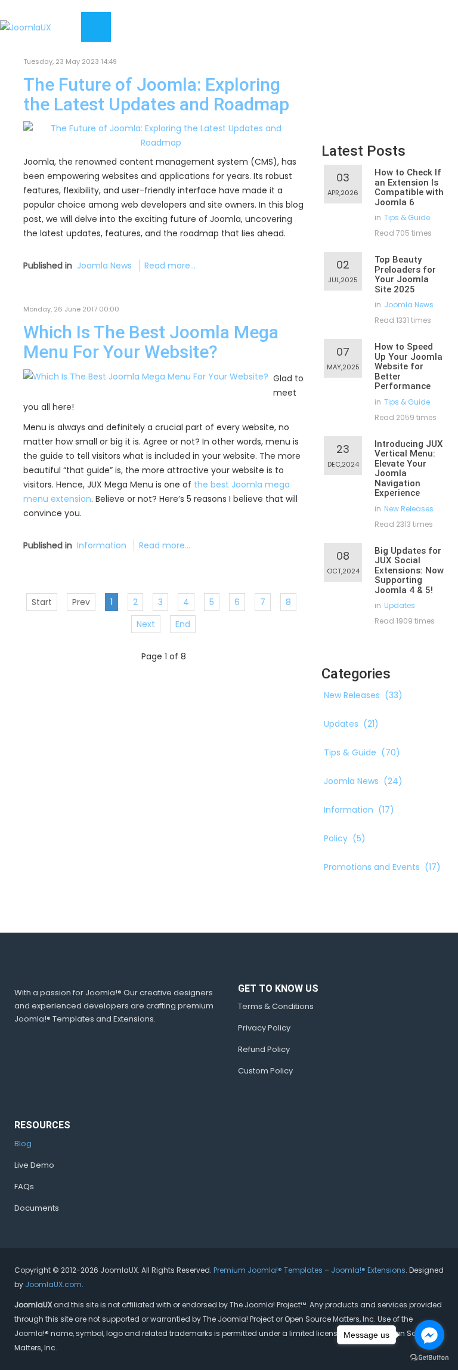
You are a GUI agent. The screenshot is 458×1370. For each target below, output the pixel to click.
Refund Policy (264, 1049)
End (182, 624)
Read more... (170, 265)
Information (101, 545)
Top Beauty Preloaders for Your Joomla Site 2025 (405, 274)
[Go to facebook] (429, 1335)
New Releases (409, 509)
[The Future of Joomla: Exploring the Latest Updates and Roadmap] (161, 135)
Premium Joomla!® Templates (268, 1270)
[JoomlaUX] (25, 26)
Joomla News (104, 265)
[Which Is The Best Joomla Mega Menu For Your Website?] (145, 376)
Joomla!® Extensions (368, 1270)
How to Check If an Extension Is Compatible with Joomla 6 (409, 187)
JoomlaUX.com (53, 1284)
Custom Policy (265, 1070)
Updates (399, 605)
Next (146, 624)
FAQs (24, 1186)
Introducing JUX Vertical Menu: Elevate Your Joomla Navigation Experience (409, 469)
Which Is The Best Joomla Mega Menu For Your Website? (150, 342)
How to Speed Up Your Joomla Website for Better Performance (408, 366)
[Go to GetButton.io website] (429, 1358)
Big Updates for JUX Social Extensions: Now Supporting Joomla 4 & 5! (409, 570)
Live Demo (34, 1165)
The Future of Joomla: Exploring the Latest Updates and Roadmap (156, 94)
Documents (36, 1208)
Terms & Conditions (276, 1006)
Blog (23, 1143)
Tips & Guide (407, 217)
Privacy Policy (264, 1027)
